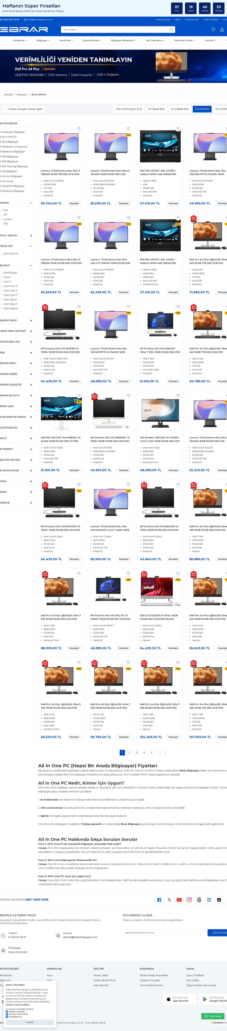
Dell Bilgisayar (10, 156)
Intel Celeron (10, 308)
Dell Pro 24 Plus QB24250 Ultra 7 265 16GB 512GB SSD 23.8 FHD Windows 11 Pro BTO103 (61, 619)
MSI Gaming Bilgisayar (15, 166)
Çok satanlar (202, 108)
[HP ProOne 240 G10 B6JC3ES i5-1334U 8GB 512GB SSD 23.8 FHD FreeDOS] (160, 502)
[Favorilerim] (213, 30)
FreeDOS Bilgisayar (13, 186)
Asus (49, 975)
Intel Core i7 (10, 295)
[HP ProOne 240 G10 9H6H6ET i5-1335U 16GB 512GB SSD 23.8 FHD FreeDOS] (110, 413)
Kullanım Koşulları (150, 980)
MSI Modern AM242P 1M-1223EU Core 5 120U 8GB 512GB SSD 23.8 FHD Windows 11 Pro (159, 441)
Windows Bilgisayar (13, 190)
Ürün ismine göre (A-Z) (129, 108)
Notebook (19, 40)
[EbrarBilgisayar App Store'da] (179, 998)
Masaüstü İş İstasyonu (14, 146)
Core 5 (7, 277)
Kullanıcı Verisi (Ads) (18, 1014)
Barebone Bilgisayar (13, 151)
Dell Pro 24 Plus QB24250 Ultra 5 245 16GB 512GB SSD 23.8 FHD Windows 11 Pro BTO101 (61, 708)
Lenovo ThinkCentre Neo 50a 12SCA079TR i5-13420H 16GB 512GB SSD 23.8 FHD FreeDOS (108, 352)
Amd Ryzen (10, 272)
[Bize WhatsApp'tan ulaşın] (4, 950)
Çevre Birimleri (91, 40)
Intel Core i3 (10, 286)
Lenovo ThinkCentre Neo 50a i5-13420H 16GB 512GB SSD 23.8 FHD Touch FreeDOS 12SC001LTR (110, 174)
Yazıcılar (209, 40)
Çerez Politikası (195, 975)
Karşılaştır (74, 203)
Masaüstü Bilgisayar (13, 132)
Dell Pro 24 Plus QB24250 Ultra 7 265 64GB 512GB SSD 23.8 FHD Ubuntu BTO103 (160, 708)
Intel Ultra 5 (10, 299)
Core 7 (7, 281)
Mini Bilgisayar (10, 141)
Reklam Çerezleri (17, 1011)
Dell (5, 210)
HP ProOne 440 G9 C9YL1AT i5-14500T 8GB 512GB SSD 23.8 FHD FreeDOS (110, 619)
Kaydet (30, 1022)
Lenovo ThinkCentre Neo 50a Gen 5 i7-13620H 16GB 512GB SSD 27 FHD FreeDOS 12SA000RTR (110, 263)
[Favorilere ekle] (79, 129)
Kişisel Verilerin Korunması (201, 985)
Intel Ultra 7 (10, 304)
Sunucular (7, 181)
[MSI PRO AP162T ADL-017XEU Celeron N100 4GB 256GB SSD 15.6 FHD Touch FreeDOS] (160, 146)
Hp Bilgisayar (9, 171)
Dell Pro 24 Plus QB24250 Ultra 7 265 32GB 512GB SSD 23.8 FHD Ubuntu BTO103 (110, 708)
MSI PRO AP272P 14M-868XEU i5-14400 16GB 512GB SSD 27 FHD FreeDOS (61, 441)
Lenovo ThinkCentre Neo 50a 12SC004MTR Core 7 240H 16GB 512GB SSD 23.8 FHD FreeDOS (109, 530)
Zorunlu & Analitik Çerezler (21, 1009)
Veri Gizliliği (192, 980)
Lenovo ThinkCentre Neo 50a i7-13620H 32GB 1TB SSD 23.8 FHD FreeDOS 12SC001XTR (61, 174)
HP (5, 214)
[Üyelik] (222, 29)
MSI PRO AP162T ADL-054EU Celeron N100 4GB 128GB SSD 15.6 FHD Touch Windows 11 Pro (159, 263)
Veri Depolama (154, 40)
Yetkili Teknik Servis (105, 980)
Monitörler (65, 40)
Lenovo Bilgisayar (12, 176)
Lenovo (7, 219)
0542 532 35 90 (11, 19)
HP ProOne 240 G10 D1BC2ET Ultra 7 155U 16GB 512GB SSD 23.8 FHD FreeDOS (160, 352)
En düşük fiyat (156, 108)
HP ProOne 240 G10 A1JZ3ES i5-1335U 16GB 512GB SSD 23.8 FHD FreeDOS (60, 352)
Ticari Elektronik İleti (151, 985)
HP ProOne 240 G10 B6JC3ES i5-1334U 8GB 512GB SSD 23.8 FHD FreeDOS (159, 530)
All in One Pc (9, 136)
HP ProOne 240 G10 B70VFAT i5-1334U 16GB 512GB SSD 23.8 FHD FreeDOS (61, 530)
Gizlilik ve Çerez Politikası (18, 1005)
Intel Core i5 (10, 290)
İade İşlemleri (101, 985)
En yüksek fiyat (180, 108)
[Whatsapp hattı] (213, 1016)
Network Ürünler (183, 40)
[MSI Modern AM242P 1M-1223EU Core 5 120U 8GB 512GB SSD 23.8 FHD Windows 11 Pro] (160, 413)
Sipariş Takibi (101, 975)
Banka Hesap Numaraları (154, 975)
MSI (5, 223)
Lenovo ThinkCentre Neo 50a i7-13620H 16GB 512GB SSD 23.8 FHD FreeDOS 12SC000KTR (61, 263)
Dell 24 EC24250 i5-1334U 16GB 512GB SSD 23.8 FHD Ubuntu (159, 617)
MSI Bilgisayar (10, 161)
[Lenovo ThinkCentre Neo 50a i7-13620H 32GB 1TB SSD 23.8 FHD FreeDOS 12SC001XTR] (61, 146)
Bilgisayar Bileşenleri (122, 40)
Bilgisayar (42, 40)
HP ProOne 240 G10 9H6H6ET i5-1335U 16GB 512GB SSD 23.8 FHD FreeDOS (110, 441)
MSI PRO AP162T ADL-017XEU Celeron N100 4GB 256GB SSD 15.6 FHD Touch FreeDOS (158, 174)
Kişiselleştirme (15, 1017)
